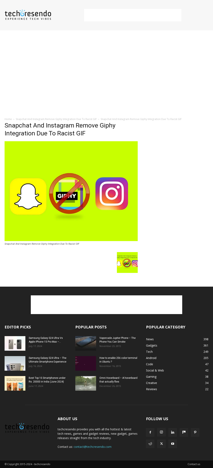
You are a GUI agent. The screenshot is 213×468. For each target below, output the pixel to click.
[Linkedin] (172, 432)
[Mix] (184, 432)
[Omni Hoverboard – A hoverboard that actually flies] (85, 383)
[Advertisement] (132, 15)
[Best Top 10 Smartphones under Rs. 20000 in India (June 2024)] (15, 383)
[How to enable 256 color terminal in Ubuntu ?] (85, 363)
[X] (161, 444)
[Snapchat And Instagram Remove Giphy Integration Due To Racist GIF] (71, 240)
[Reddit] (150, 444)
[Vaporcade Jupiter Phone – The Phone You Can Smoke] (85, 343)
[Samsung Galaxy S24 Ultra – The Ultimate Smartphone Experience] (15, 363)
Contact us (194, 464)
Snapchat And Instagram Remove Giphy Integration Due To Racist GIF (56, 119)
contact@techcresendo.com (92, 447)
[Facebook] (150, 432)
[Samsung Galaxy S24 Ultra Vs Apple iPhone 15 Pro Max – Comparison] (15, 343)
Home (8, 119)
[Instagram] (161, 432)
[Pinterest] (195, 432)
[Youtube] (172, 444)
